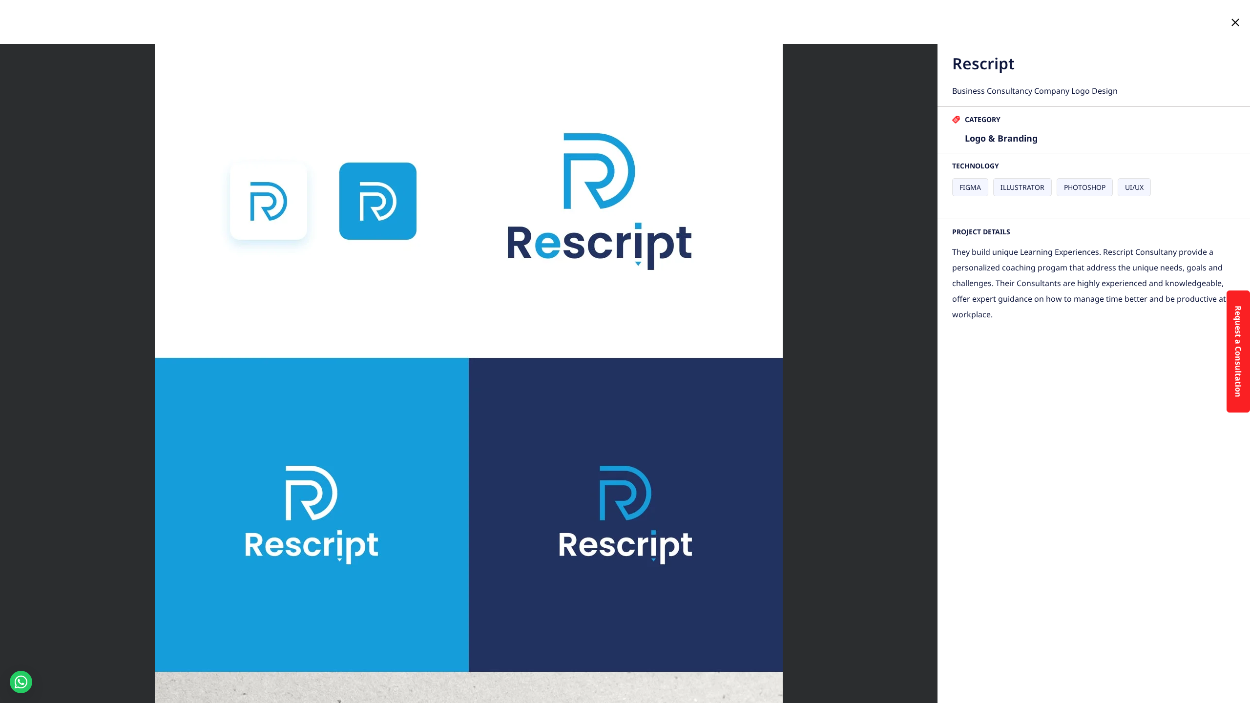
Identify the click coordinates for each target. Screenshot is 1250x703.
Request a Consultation (1238, 351)
